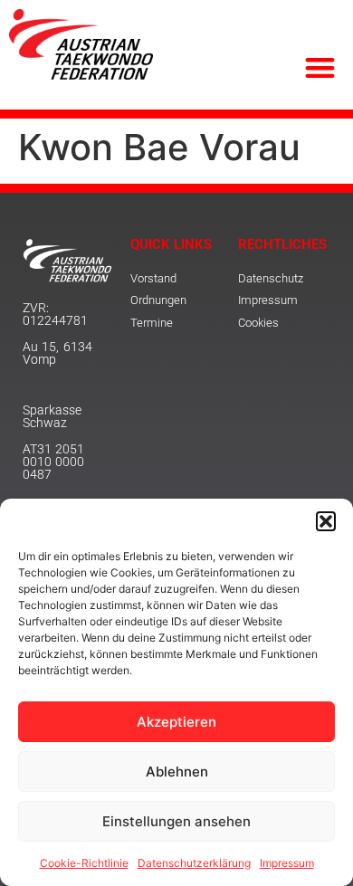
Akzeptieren (176, 721)
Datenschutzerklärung (194, 863)
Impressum (287, 863)
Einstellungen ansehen (176, 821)
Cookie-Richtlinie (84, 863)
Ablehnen (177, 771)
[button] (326, 521)
